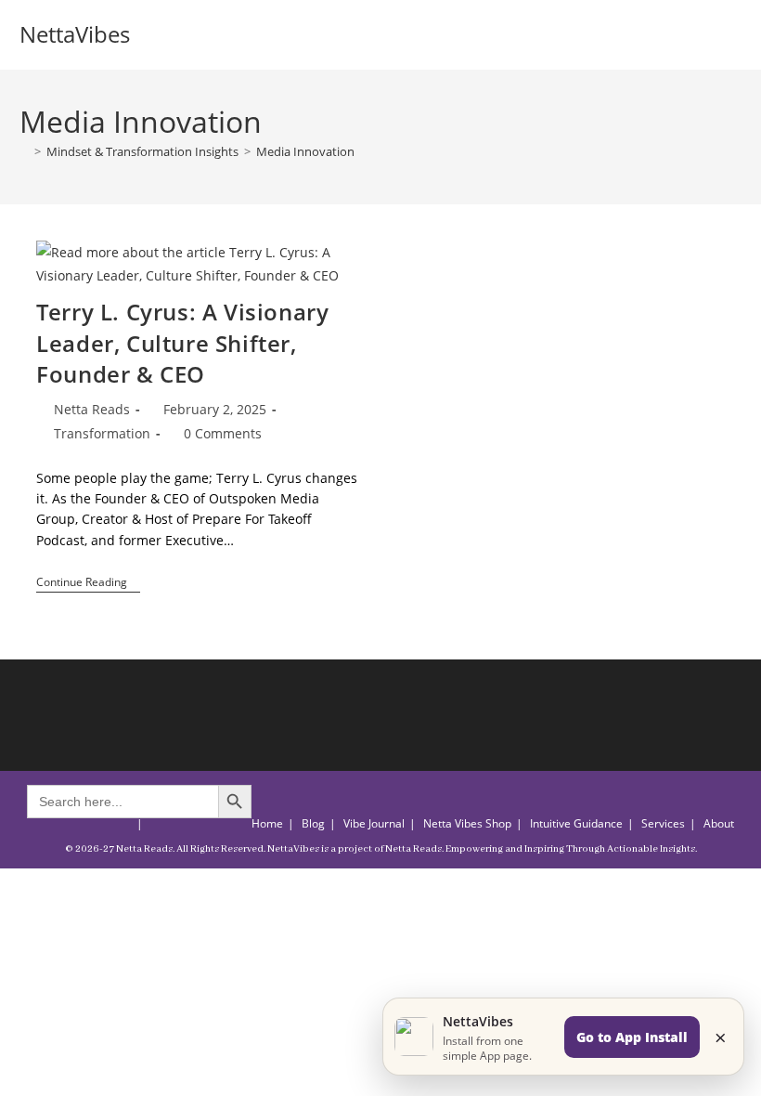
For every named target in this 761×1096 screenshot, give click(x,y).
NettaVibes (74, 34)
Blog (313, 823)
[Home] (24, 151)
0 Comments (223, 433)
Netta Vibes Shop (467, 823)
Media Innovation (305, 151)
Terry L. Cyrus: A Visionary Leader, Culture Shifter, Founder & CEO (182, 342)
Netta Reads (92, 409)
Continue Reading (88, 584)
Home (267, 823)
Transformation (102, 433)
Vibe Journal (374, 823)
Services (663, 823)
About (718, 823)
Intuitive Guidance (576, 823)
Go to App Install (632, 1037)
